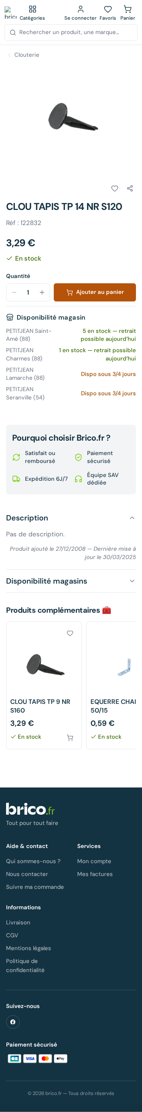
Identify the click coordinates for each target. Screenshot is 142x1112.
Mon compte (94, 861)
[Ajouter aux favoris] (114, 188)
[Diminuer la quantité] (14, 292)
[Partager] (130, 188)
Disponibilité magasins (46, 581)
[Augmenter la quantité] (42, 292)
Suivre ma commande (35, 887)
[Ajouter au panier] (70, 737)
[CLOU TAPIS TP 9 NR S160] (43, 685)
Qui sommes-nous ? (33, 861)
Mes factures (95, 874)
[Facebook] (13, 1022)
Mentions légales (28, 948)
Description (27, 518)
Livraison (18, 922)
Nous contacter (27, 874)
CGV (12, 935)
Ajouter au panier (100, 292)
